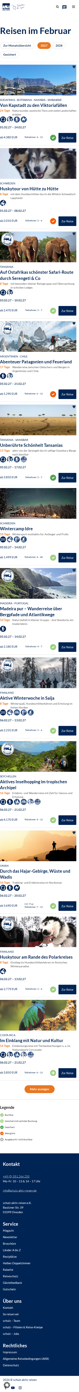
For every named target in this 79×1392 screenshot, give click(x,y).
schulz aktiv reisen (25, 1379)
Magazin (8, 1230)
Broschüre (9, 1243)
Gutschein (9, 1289)
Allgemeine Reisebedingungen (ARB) (26, 1358)
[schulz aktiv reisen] (13, 7)
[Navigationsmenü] (73, 6)
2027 (44, 45)
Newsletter (10, 1237)
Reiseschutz (10, 1276)
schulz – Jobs (11, 1333)
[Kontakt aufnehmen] (64, 7)
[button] (7, 1385)
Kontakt (8, 1307)
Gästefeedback (12, 1282)
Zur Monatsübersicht (17, 45)
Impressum (10, 1352)
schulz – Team (11, 1320)
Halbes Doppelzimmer (17, 1263)
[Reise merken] (74, 67)
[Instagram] (20, 1387)
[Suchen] (57, 6)
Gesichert (9, 54)
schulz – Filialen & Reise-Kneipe (23, 1327)
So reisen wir (11, 1314)
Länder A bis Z (12, 1250)
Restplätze (10, 1256)
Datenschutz (11, 1365)
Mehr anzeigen (39, 1089)
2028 (59, 45)
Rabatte (8, 1269)
